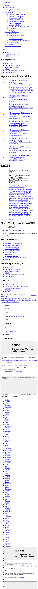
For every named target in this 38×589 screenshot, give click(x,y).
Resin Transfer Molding (16, 39)
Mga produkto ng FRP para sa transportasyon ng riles (18, 134)
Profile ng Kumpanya (15, 9)
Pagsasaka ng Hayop (15, 23)
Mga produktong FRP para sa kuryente (20, 84)
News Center (9, 44)
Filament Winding (14, 42)
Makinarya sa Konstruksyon (17, 14)
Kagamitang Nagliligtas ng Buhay (19, 26)
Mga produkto (9, 12)
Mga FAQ (8, 291)
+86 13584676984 (10, 331)
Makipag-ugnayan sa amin (13, 46)
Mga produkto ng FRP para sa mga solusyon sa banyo (19, 117)
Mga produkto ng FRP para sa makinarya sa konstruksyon (18, 160)
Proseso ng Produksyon (12, 32)
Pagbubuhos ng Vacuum (16, 35)
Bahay (7, 5)
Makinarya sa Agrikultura (16, 16)
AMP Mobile (5, 296)
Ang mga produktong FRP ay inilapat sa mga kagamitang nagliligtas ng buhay (21, 91)
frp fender (4, 298)
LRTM (11, 37)
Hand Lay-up (13, 33)
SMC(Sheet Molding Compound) (19, 40)
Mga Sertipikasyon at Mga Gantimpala (16, 286)
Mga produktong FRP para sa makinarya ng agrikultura (18, 125)
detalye (11, 219)
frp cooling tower (25, 298)
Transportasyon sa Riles (16, 19)
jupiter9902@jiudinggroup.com (14, 230)
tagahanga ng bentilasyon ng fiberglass (13, 300)
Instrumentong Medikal (16, 18)
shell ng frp (15, 302)
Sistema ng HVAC (14, 25)
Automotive (12, 28)
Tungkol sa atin (9, 7)
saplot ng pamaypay (14, 298)
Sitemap (33, 295)
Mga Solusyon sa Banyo (16, 21)
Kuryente (11, 30)
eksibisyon (12, 11)
